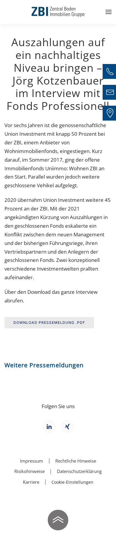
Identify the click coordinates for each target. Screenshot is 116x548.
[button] (109, 12)
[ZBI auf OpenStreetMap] (110, 113)
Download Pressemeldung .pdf (49, 322)
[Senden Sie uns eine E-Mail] (110, 92)
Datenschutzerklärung (79, 471)
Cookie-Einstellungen (72, 482)
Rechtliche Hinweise (75, 461)
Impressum (31, 461)
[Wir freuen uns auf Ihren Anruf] (110, 71)
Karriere (31, 482)
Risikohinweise (29, 471)
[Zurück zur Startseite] (58, 12)
